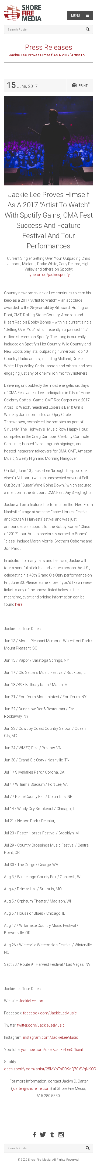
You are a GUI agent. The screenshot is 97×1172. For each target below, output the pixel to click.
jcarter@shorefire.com (31, 1088)
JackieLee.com (31, 1001)
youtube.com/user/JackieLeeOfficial (52, 1049)
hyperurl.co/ (37, 274)
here (18, 604)
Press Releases (48, 47)
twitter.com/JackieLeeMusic (41, 1025)
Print (83, 86)
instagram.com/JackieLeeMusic (50, 1037)
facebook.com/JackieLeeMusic (50, 1013)
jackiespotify (59, 274)
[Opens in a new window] (34, 1134)
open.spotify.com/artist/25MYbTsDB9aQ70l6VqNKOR (50, 1069)
